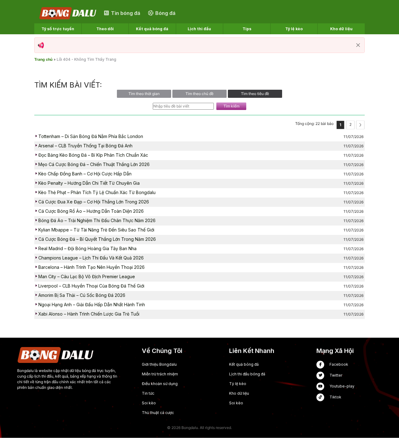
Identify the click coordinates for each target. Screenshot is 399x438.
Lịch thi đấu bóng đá (247, 374)
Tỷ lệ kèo (237, 383)
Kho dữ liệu (239, 393)
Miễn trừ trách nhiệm (160, 374)
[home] (68, 13)
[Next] (360, 125)
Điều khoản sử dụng (160, 383)
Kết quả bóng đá (244, 364)
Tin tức (148, 393)
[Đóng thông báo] (358, 45)
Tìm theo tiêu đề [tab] (255, 93)
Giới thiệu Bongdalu (159, 364)
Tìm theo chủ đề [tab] (199, 93)
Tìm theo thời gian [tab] (144, 93)
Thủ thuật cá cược (158, 412)
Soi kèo (149, 403)
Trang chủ (43, 59)
